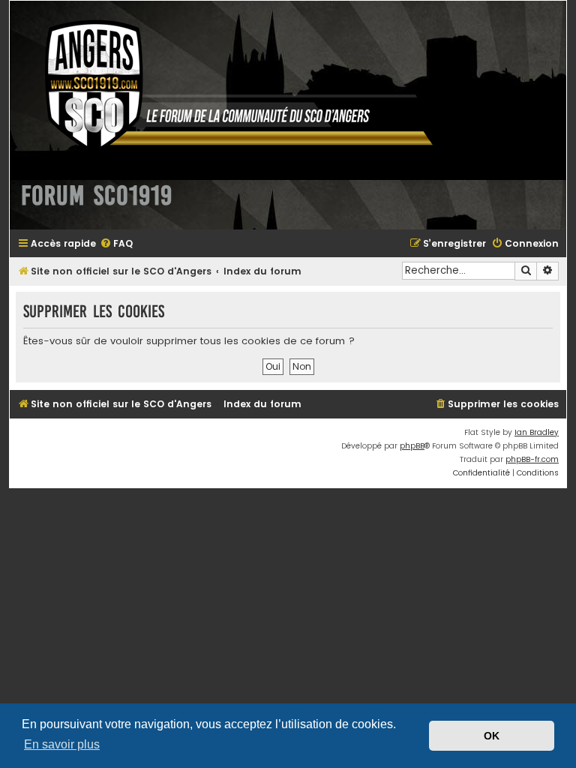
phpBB (412, 446)
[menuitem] (116, 244)
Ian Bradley (536, 432)
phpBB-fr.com (532, 459)
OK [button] (492, 736)
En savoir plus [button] (62, 744)
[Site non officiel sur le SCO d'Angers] (227, 85)
